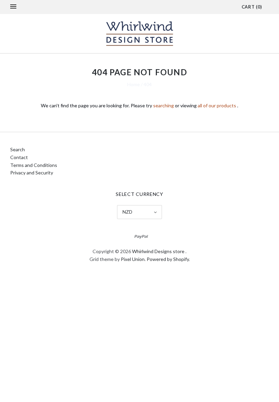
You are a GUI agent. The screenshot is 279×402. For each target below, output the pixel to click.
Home (133, 84)
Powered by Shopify (168, 259)
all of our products (217, 105)
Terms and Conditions (33, 165)
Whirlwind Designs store (158, 251)
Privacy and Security (31, 172)
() (252, 7)
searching (163, 105)
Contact (19, 157)
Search (17, 149)
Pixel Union (133, 259)
